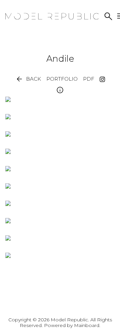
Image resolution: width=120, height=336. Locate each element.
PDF (88, 79)
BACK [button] (28, 79)
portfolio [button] (62, 79)
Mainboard (86, 325)
